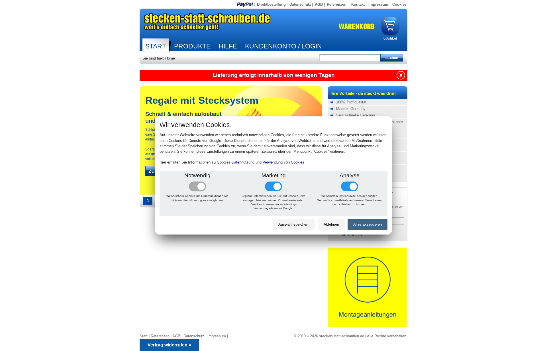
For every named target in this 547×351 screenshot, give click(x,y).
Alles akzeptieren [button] (367, 224)
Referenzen (336, 4)
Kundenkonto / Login (283, 46)
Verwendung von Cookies (283, 162)
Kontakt (358, 4)
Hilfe (228, 46)
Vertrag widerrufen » (169, 344)
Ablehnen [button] (331, 224)
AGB (319, 4)
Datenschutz (300, 4)
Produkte (192, 46)
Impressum (378, 4)
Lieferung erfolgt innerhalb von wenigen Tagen (274, 75)
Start (155, 46)
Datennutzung (243, 162)
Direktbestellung (271, 4)
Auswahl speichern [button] (293, 224)
